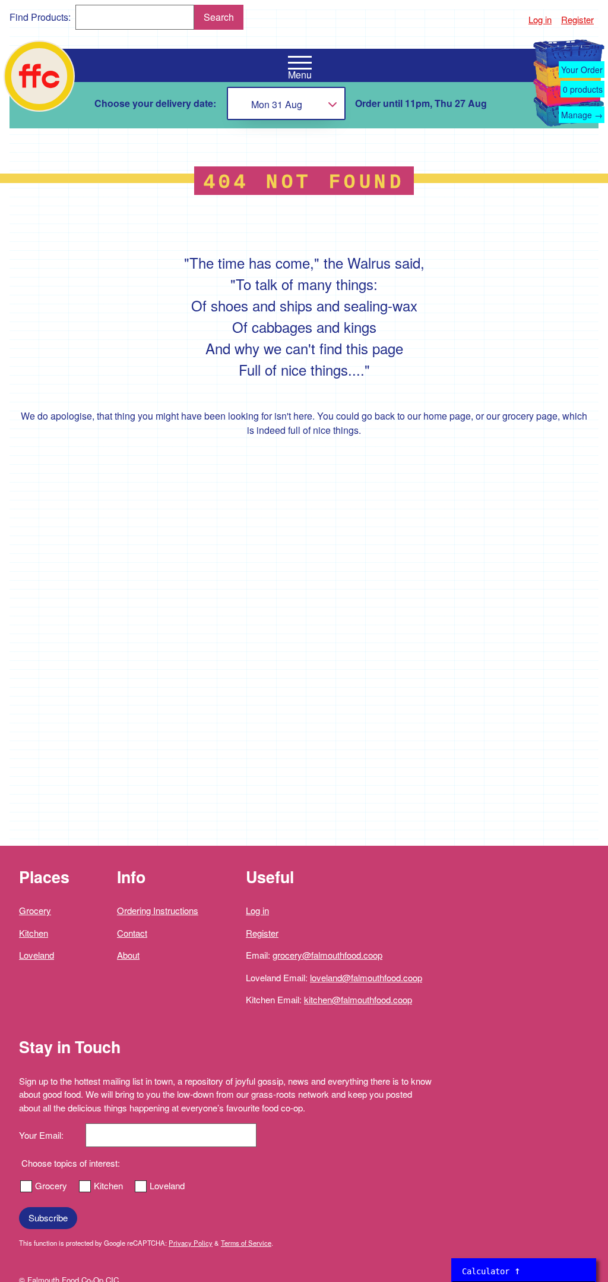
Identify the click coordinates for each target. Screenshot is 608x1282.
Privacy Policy (191, 1243)
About (128, 955)
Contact (132, 933)
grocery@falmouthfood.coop (327, 955)
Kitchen (33, 933)
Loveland (36, 955)
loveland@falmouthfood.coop (366, 977)
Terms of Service (246, 1243)
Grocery (35, 910)
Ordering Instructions (157, 910)
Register (577, 19)
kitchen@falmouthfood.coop (358, 999)
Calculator (491, 1270)
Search (219, 17)
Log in (540, 19)
